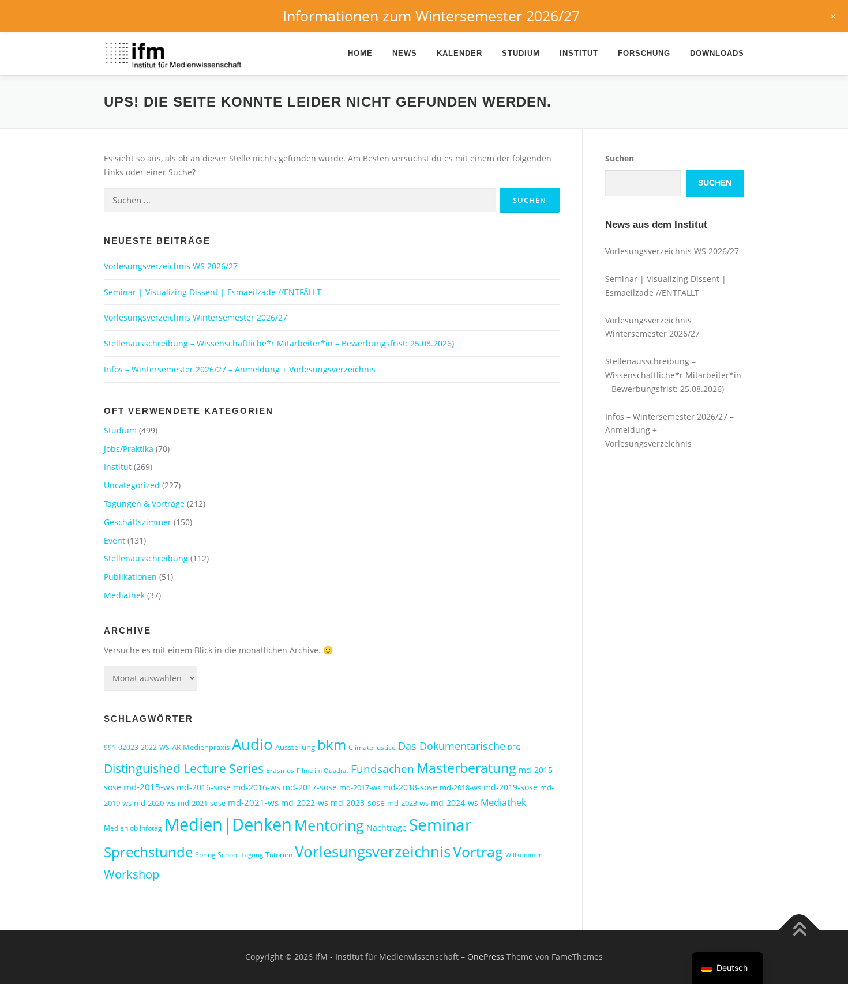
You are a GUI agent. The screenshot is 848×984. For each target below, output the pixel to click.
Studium (521, 53)
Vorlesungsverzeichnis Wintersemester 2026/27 (195, 317)
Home (360, 53)
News (404, 53)
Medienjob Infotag (133, 828)
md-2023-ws (408, 803)
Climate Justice (372, 747)
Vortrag (478, 851)
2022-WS (155, 747)
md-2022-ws (304, 802)
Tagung (252, 855)
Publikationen (130, 576)
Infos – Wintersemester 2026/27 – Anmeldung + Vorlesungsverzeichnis (240, 369)
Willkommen (524, 855)
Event (114, 540)
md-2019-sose (510, 787)
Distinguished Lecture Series (184, 768)
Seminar (440, 824)
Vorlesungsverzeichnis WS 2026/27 (171, 266)
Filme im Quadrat (322, 771)
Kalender (459, 53)
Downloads (717, 53)
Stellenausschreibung (146, 558)
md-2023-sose (358, 802)
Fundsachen (382, 768)
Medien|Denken (228, 824)
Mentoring (329, 825)
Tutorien (278, 854)
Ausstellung (295, 747)
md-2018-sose (410, 787)
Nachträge (386, 827)
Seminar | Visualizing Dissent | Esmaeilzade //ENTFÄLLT (212, 291)
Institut (579, 53)
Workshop (131, 874)
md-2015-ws (148, 787)
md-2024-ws (454, 802)
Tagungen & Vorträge (144, 503)
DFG (514, 748)
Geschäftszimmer (137, 521)
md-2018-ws (460, 787)
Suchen (619, 158)
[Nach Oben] (799, 930)
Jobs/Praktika (128, 448)
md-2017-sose (310, 787)
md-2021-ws (253, 802)
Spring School (217, 854)
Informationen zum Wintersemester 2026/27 (431, 15)
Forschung (644, 53)
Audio (252, 744)
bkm (331, 744)
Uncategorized (132, 485)
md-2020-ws (154, 803)
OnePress (485, 956)
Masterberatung (466, 768)
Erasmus (280, 770)
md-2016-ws (256, 787)
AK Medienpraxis (201, 747)
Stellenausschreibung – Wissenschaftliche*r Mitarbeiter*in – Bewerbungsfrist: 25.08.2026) (279, 343)
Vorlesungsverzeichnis (373, 851)
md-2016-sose (204, 787)
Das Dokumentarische (451, 746)
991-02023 (121, 747)
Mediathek (124, 595)
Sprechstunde (148, 852)
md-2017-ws (360, 787)
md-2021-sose (202, 803)
